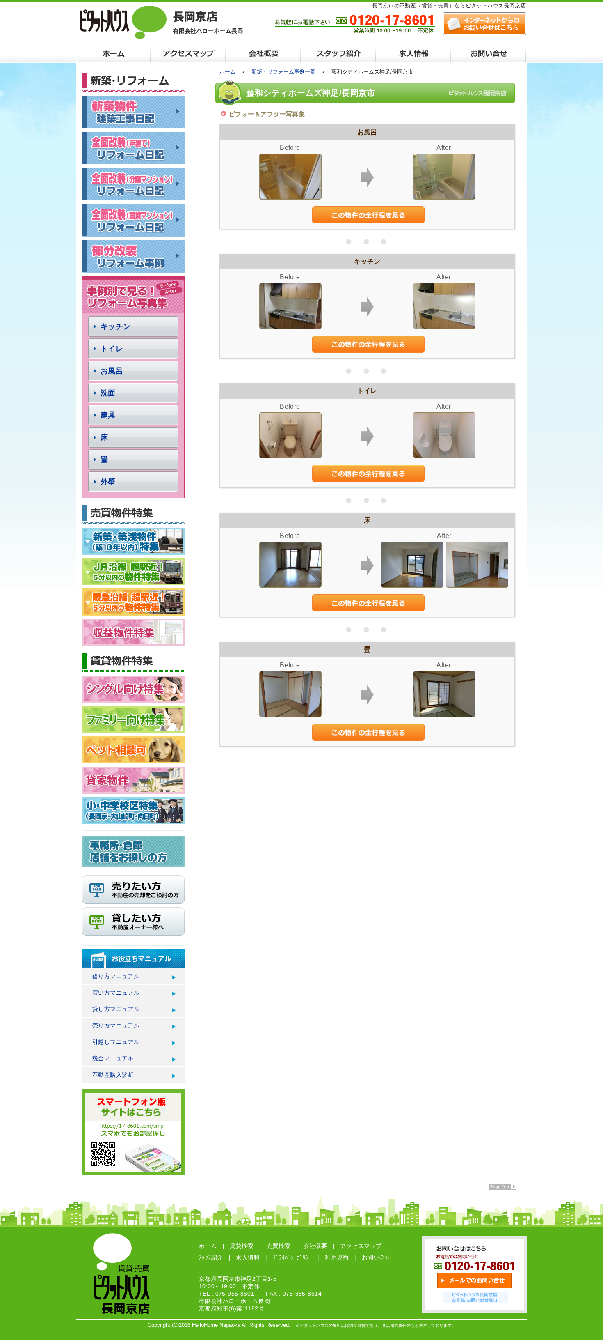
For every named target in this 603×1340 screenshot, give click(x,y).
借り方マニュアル (115, 976)
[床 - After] (412, 585)
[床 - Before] (290, 585)
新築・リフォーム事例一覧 (283, 72)
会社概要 (315, 1246)
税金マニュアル (113, 1058)
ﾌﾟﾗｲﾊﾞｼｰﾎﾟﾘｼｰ (292, 1257)
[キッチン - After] (444, 327)
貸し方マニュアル (115, 1009)
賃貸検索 (242, 1246)
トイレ (111, 349)
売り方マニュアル (115, 1025)
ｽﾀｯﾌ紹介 (211, 1257)
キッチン (115, 326)
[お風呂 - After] (444, 197)
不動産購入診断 (113, 1074)
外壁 (108, 482)
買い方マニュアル (115, 992)
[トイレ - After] (444, 456)
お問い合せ (376, 1257)
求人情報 (248, 1257)
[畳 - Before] (290, 715)
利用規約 (337, 1257)
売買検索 (278, 1246)
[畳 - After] (444, 715)
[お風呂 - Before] (290, 197)
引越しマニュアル (115, 1042)
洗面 (108, 393)
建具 (108, 415)
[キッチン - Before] (290, 327)
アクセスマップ (360, 1246)
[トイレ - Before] (290, 456)
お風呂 (111, 371)
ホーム (227, 72)
